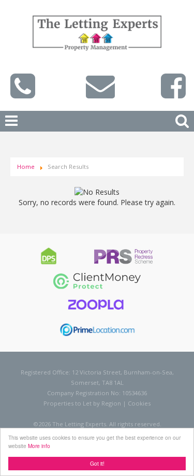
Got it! (97, 463)
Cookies (139, 403)
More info (39, 446)
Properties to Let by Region (82, 403)
